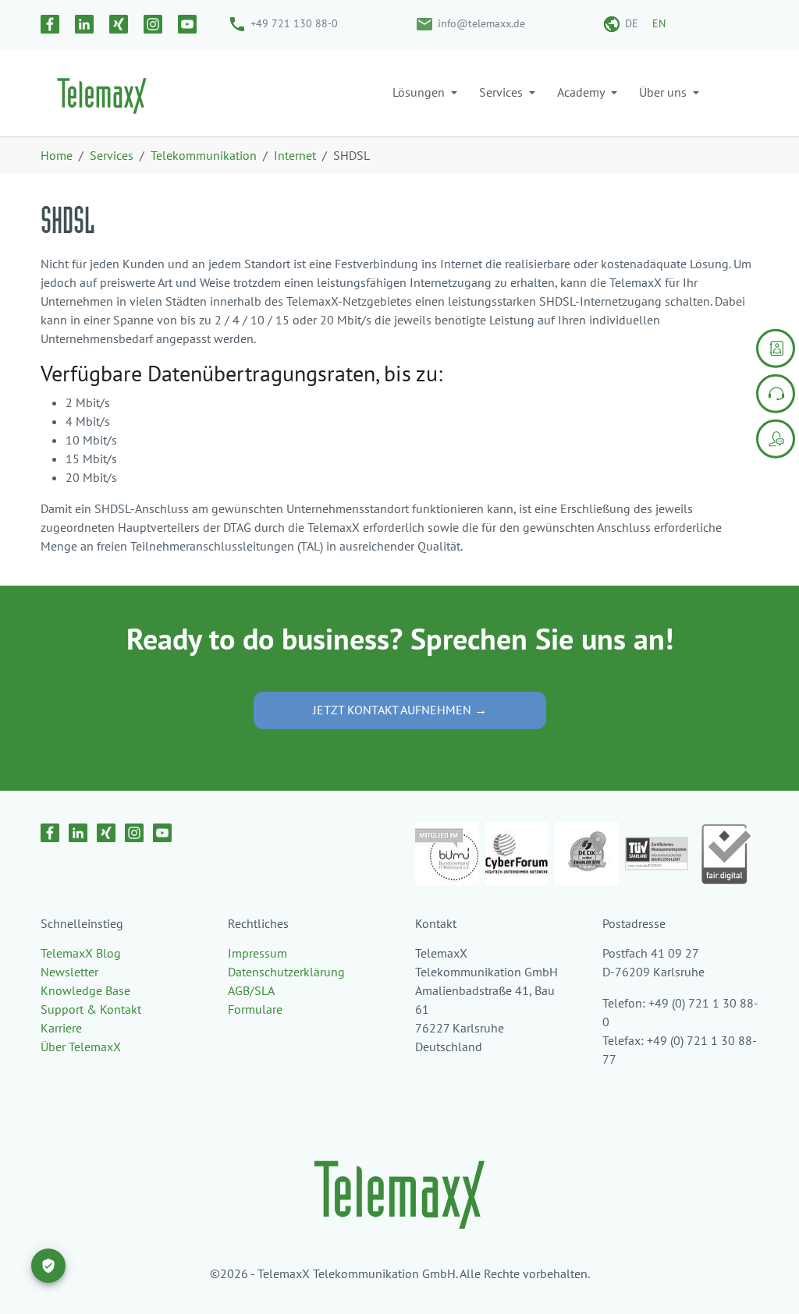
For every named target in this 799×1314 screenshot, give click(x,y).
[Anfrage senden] (775, 347)
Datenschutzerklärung (286, 971)
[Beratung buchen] (775, 438)
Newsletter (69, 971)
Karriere (61, 1028)
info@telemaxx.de (481, 23)
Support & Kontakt (91, 1009)
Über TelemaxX (81, 1046)
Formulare (255, 1009)
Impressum (257, 953)
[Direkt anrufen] (775, 393)
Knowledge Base (85, 990)
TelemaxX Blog (81, 953)
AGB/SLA (251, 990)
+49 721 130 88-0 (294, 23)
